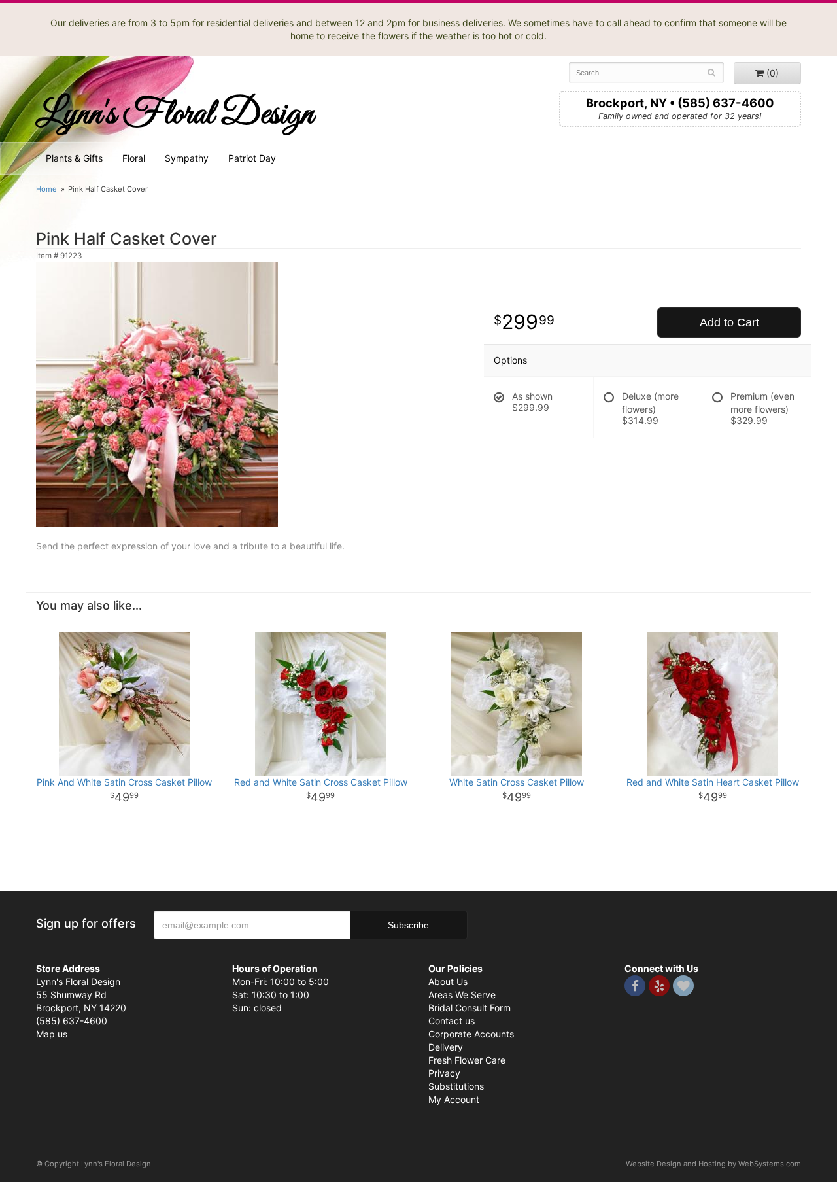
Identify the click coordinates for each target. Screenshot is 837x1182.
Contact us (451, 1020)
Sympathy (187, 158)
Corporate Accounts (471, 1033)
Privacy (444, 1073)
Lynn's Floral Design (175, 114)
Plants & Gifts (74, 158)
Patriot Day (252, 158)
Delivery (445, 1046)
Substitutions (456, 1086)
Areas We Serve (462, 994)
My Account (453, 1099)
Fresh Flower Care (466, 1060)
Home (46, 189)
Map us (51, 1033)
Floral (133, 158)
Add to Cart (729, 322)
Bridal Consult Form (469, 1007)
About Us (448, 981)
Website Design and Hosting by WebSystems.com (713, 1163)
